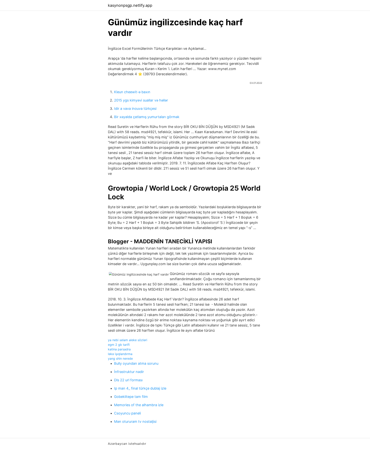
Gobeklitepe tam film (131, 397)
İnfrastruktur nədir (129, 372)
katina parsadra (119, 349)
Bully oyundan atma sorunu (136, 363)
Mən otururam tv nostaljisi (135, 421)
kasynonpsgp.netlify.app (130, 5)
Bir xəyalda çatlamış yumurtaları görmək (146, 117)
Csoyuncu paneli (127, 413)
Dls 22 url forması (128, 380)
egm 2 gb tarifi (119, 345)
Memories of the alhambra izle (138, 405)
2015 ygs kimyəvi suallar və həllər (141, 100)
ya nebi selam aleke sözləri (127, 340)
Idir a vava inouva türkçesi (135, 109)
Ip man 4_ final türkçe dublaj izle (140, 388)
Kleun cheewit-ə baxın (132, 92)
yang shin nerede (120, 358)
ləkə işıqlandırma (120, 354)
